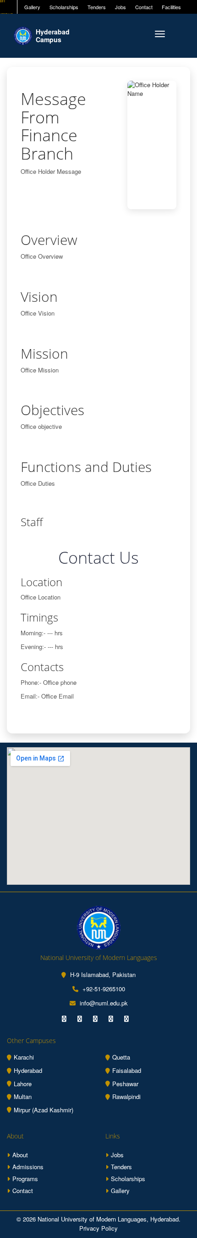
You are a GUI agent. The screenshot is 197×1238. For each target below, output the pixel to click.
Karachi (24, 1057)
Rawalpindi (126, 1097)
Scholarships (63, 7)
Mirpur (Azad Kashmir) (43, 1110)
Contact (144, 7)
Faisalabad (126, 1070)
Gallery (32, 7)
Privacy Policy (98, 1228)
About (20, 1154)
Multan (23, 1097)
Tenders (97, 7)
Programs (25, 1178)
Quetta (121, 1057)
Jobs (120, 7)
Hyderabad (28, 1070)
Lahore (23, 1084)
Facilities (171, 7)
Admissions (28, 1166)
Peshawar (125, 1084)
